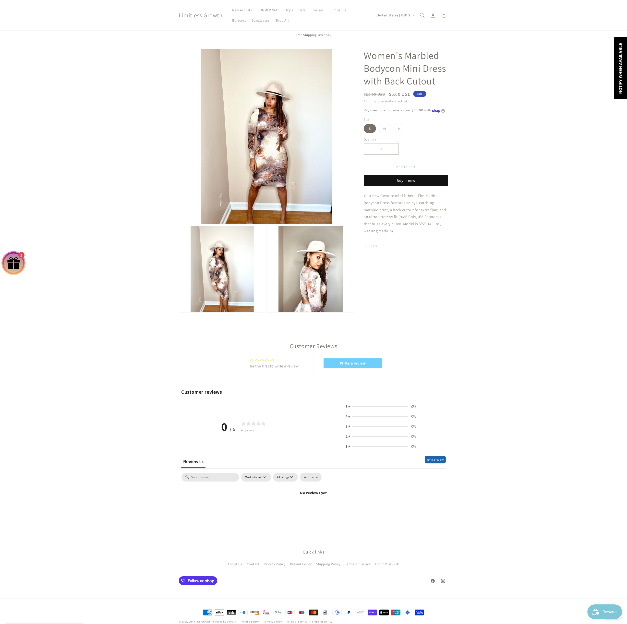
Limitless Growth (200, 621)
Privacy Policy (274, 564)
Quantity (370, 139)
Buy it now (406, 180)
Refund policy (250, 621)
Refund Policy (301, 564)
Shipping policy (322, 621)
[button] (422, 15)
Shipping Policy (328, 564)
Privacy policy (273, 621)
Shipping (370, 101)
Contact (253, 564)
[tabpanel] (313, 509)
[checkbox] (311, 477)
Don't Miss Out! (387, 564)
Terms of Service (358, 564)
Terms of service (297, 621)
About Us (235, 564)
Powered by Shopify (224, 621)
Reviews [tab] (193, 461)
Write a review (353, 363)
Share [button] (373, 246)
